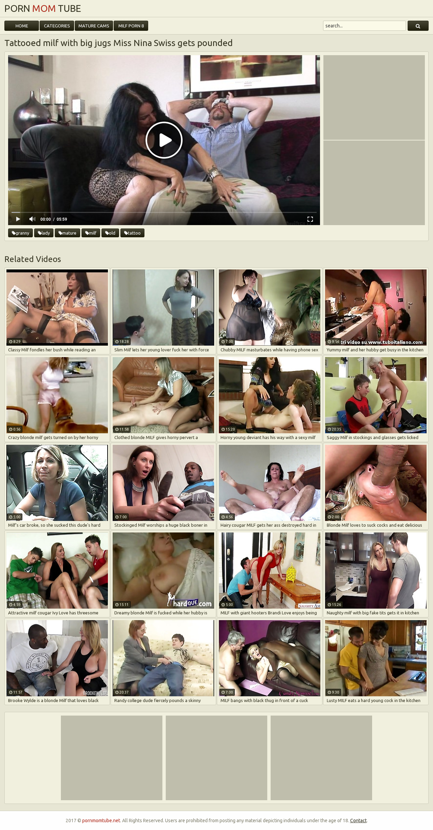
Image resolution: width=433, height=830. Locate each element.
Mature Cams (93, 25)
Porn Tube (42, 8)
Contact (358, 820)
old (112, 233)
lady (46, 233)
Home (22, 25)
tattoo (134, 233)
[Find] (418, 26)
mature (69, 233)
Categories (57, 25)
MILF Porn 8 (131, 25)
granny (22, 233)
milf (92, 233)
